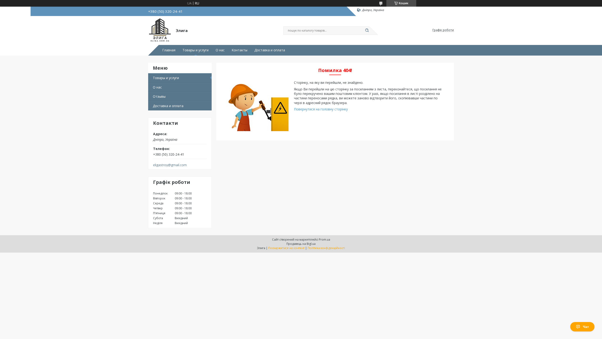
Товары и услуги (195, 50)
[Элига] (160, 30)
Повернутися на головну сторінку (321, 109)
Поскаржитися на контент (286, 248)
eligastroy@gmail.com (170, 165)
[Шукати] (367, 30)
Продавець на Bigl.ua (301, 244)
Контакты (239, 50)
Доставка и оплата (269, 50)
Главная (168, 50)
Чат (586, 327)
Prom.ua (324, 240)
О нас (220, 50)
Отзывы (159, 96)
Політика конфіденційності (326, 248)
